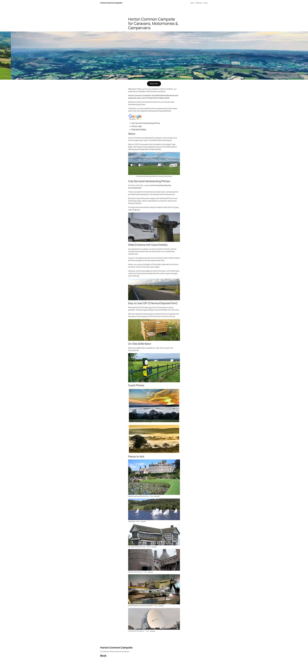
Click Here (156, 496)
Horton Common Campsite (111, 3)
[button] (2, 55)
